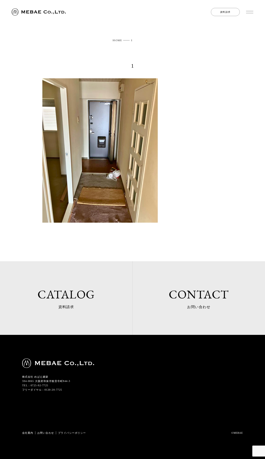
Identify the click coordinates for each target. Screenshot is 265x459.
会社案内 (27, 432)
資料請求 (225, 12)
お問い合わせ (45, 432)
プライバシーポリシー (72, 432)
